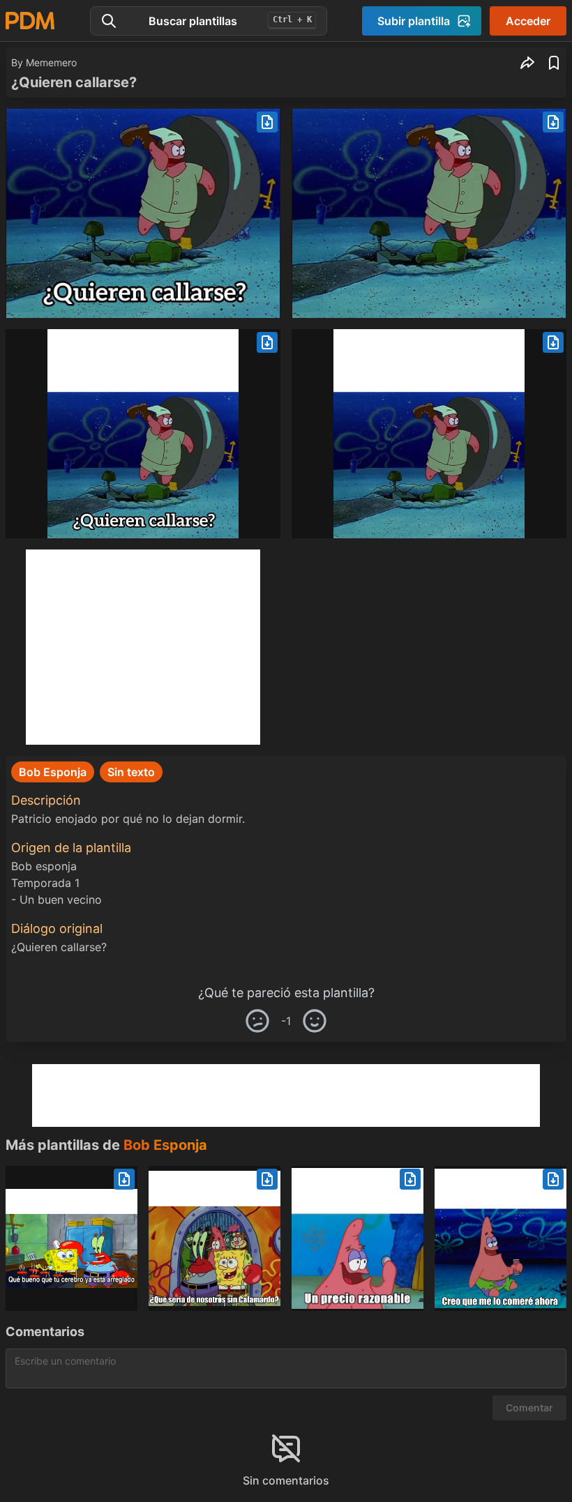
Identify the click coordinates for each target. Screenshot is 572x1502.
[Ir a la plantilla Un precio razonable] (357, 1238)
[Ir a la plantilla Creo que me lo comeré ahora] (500, 1238)
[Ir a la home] (30, 20)
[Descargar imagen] (267, 122)
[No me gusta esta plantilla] (257, 1021)
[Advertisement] (143, 647)
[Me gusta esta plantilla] (314, 1021)
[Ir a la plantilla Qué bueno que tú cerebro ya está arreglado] (71, 1238)
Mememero (51, 62)
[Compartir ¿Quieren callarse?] (527, 63)
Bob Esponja (165, 1145)
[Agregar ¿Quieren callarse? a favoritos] (554, 63)
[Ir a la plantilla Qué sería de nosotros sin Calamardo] (214, 1238)
